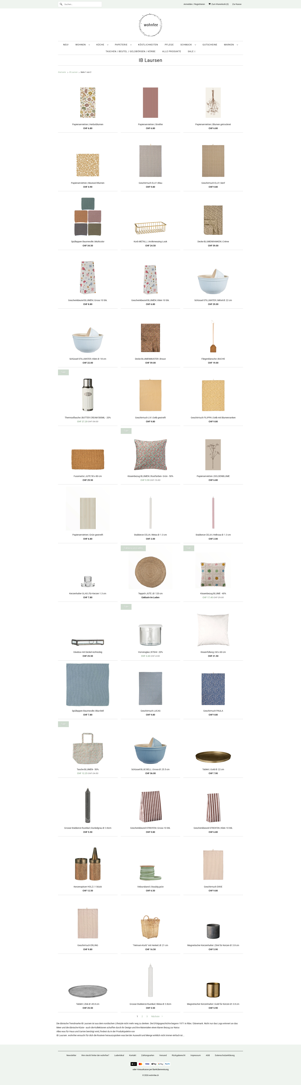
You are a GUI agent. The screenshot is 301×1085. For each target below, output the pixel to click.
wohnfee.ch (154, 1075)
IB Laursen (150, 60)
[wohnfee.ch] (150, 25)
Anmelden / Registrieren (194, 4)
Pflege (169, 44)
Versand (163, 1055)
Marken (229, 44)
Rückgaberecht (178, 1055)
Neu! (66, 44)
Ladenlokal (119, 1055)
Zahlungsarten (147, 1055)
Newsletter (71, 1055)
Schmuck (186, 44)
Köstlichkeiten (148, 44)
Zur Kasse (236, 4)
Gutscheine (210, 44)
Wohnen (81, 44)
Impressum (195, 1055)
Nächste (155, 1016)
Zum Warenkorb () (220, 4)
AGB (208, 1055)
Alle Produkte (171, 51)
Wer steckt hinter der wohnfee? (95, 1055)
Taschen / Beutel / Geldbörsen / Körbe (131, 51)
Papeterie (122, 44)
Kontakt (132, 1055)
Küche (101, 44)
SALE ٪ (191, 51)
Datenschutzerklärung (225, 1055)
